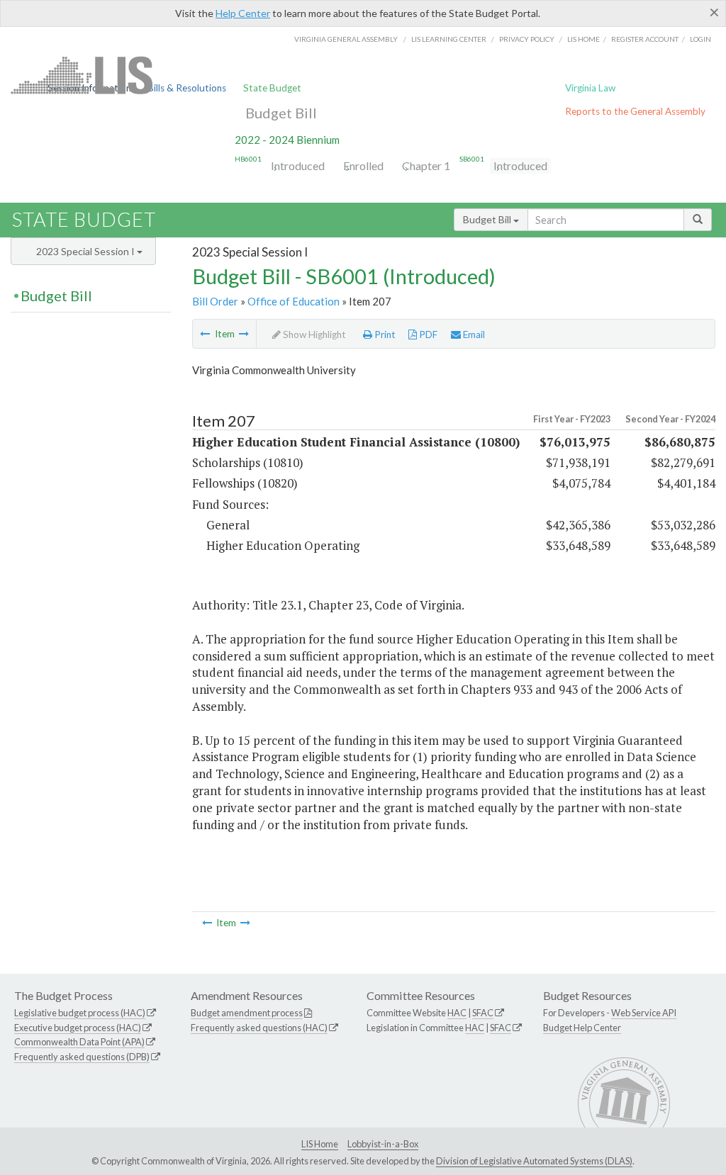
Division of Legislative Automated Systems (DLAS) (534, 1160)
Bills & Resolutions (186, 88)
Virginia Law (590, 88)
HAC (457, 1012)
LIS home (583, 39)
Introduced (298, 165)
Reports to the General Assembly (635, 111)
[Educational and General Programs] (205, 333)
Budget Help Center (582, 1027)
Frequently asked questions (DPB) (82, 1056)
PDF (427, 334)
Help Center (243, 13)
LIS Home (319, 1143)
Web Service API (643, 1012)
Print (384, 334)
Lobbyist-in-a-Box (382, 1143)
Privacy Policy (526, 39)
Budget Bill (281, 112)
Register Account (644, 39)
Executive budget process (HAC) (77, 1027)
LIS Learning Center (448, 39)
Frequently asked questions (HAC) (259, 1027)
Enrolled (363, 165)
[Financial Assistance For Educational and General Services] (244, 333)
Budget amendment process (247, 1012)
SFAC (482, 1012)
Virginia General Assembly (346, 39)
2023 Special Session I (86, 251)
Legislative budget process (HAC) (79, 1012)
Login (700, 39)
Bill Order (215, 301)
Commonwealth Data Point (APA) (79, 1041)
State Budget (272, 88)
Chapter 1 (426, 165)
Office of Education (293, 301)
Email (473, 334)
